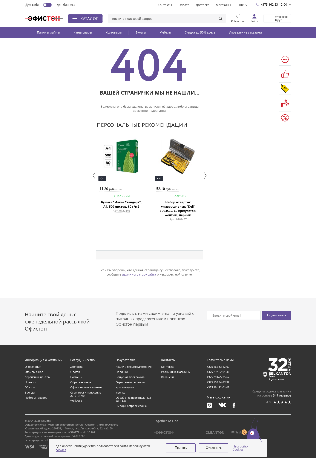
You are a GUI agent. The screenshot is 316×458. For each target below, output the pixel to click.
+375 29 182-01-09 (218, 387)
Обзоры (30, 387)
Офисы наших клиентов (86, 387)
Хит (102, 178)
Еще (241, 5)
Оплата (183, 5)
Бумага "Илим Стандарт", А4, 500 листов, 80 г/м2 (121, 204)
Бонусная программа (130, 376)
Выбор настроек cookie (131, 405)
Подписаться (276, 315)
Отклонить (214, 448)
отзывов (282, 395)
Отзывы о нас (34, 371)
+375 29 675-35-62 (218, 376)
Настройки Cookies (241, 448)
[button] (94, 175)
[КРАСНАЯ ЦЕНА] (285, 103)
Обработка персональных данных (133, 399)
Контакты (165, 5)
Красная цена (125, 387)
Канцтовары (83, 32)
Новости (30, 382)
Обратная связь (80, 382)
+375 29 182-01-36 (218, 371)
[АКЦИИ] (285, 88)
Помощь (76, 376)
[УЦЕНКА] (285, 118)
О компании (33, 366)
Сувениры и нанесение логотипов (85, 394)
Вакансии (167, 376)
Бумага (140, 32)
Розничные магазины (175, 371)
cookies (61, 450)
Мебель (165, 32)
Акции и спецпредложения (134, 366)
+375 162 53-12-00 (274, 4)
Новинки (122, 371)
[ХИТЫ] (285, 74)
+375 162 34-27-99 (218, 382)
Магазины (223, 5)
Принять (181, 448)
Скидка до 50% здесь (200, 32)
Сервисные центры (37, 376)
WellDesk (76, 400)
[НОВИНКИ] (285, 59)
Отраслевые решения (130, 382)
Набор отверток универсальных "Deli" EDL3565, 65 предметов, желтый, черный (178, 208)
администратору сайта (139, 274)
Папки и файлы (48, 32)
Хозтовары (114, 32)
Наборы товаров (36, 397)
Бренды (30, 392)
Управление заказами (245, 32)
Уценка (120, 392)
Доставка (202, 5)
